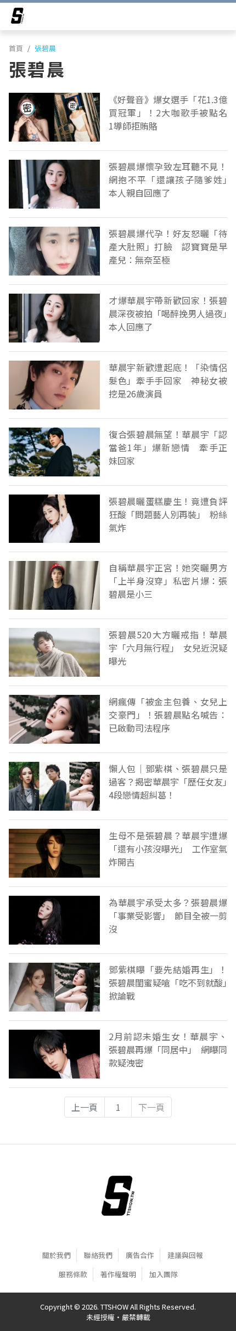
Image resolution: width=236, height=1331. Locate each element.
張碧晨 (45, 48)
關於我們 (56, 1255)
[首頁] (118, 1196)
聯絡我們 (98, 1255)
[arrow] (17, 17)
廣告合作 (140, 1255)
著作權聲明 (118, 1274)
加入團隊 (163, 1274)
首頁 (16, 48)
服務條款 (73, 1274)
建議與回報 (185, 1255)
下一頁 (151, 1107)
